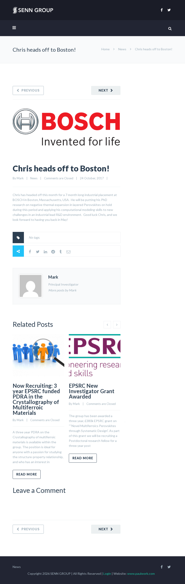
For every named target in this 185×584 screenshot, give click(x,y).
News (122, 49)
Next (103, 90)
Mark (20, 178)
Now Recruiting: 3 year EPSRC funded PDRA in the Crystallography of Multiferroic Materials (36, 399)
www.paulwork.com (141, 573)
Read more (26, 474)
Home (105, 49)
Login (107, 573)
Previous (30, 90)
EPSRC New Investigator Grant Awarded (91, 391)
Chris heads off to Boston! (61, 168)
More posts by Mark (62, 290)
